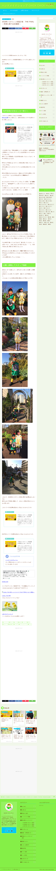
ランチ (41, 213)
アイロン (41, 199)
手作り (11, 622)
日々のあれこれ (47, 121)
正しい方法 (47, 222)
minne (53, 193)
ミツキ (30, 624)
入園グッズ (42, 215)
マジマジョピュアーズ (23, 624)
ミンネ (53, 211)
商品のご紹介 (47, 72)
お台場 (52, 195)
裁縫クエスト (47, 100)
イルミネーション (48, 199)
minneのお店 (14, 10)
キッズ (15, 622)
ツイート (41, 805)
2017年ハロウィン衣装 (48, 85)
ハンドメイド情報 (47, 75)
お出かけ (47, 195)
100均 (48, 193)
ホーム (5, 10)
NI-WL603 (42, 195)
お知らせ (47, 68)
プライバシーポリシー (9, 13)
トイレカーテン (49, 206)
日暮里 (45, 220)
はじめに (47, 65)
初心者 (47, 215)
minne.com (5, 581)
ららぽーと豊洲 (42, 197)
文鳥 (41, 220)
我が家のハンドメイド (47, 79)
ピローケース (42, 211)
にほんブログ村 (6, 595)
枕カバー (41, 222)
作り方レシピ (47, 88)
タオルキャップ (51, 204)
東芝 (49, 220)
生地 (41, 224)
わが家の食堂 (50, 197)
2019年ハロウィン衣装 (48, 81)
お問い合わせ (24, 10)
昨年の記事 (5, 117)
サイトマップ (35, 10)
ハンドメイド (5, 622)
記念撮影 (10, 624)
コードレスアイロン (43, 204)
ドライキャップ (47, 208)
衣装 (19, 622)
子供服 (50, 217)
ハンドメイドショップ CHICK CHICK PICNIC (28, 5)
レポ (45, 213)
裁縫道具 (45, 224)
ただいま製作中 (47, 103)
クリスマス (46, 202)
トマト (41, 208)
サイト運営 (47, 110)
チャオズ (15, 624)
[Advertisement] (19, 42)
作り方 (50, 213)
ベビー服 (48, 211)
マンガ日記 (47, 114)
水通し (52, 222)
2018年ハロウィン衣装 (6, 19)
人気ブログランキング (7, 614)
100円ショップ (42, 193)
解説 (50, 224)
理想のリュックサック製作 (47, 96)
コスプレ (24, 622)
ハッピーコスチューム (12, 560)
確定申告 (47, 107)
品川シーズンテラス (43, 217)
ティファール (42, 206)
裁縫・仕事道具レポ (47, 91)
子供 (29, 622)
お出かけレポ (47, 117)
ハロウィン (5, 624)
